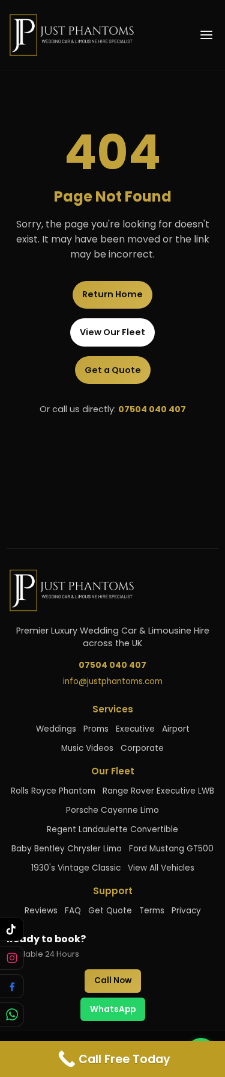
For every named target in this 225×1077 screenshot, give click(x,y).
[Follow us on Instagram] (12, 958)
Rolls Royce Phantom (53, 791)
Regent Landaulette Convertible (112, 829)
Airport (176, 729)
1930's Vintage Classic (76, 868)
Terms (151, 910)
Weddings (56, 729)
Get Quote (110, 910)
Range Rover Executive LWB (158, 791)
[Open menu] (206, 35)
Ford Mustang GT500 (171, 848)
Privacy (186, 910)
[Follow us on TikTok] (12, 929)
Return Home (112, 294)
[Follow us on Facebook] (12, 986)
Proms (96, 729)
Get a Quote (113, 370)
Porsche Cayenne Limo (112, 810)
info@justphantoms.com (113, 681)
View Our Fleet (112, 332)
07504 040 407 (152, 409)
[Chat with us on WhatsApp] (12, 1014)
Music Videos (87, 748)
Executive (135, 729)
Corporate (142, 748)
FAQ (73, 910)
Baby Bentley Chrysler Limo (66, 848)
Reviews (41, 910)
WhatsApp (113, 1009)
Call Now (112, 980)
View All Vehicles (161, 868)
